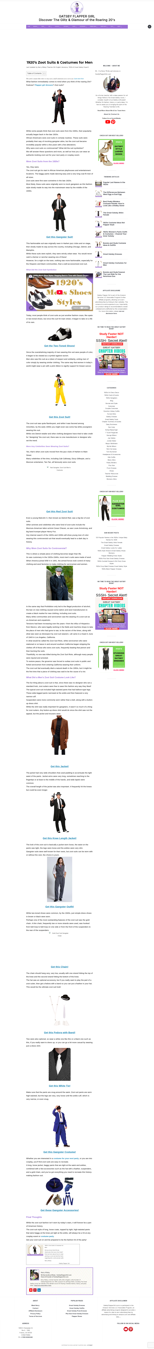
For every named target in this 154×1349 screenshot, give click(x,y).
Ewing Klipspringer (111, 430)
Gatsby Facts (103, 26)
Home (29, 26)
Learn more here (79, 79)
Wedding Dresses (111, 476)
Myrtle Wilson (111, 446)
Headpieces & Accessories (111, 454)
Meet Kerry (35, 1305)
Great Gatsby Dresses (111, 545)
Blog (112, 26)
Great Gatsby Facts (111, 419)
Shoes (74, 26)
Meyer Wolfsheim (111, 443)
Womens (35, 26)
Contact (35, 1308)
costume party (47, 1236)
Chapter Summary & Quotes (111, 422)
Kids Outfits (111, 457)
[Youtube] (30, 1290)
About (119, 26)
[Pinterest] (35, 1290)
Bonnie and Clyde (111, 403)
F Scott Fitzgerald (112, 432)
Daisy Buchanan (111, 424)
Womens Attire (112, 479)
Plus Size (57, 26)
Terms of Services (35, 1316)
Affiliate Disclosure (35, 1311)
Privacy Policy (35, 1314)
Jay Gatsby (111, 438)
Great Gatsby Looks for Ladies (111, 548)
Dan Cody (111, 427)
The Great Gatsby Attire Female (111, 542)
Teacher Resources (111, 474)
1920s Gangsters (111, 398)
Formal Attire (111, 414)
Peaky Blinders (111, 463)
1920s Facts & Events (111, 395)
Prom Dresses (111, 468)
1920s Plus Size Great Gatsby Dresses (112, 558)
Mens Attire (111, 460)
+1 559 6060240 (27, 1337)
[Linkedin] (39, 1290)
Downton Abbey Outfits (112, 411)
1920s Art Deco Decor (111, 392)
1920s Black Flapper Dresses (111, 569)
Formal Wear (93, 26)
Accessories (82, 26)
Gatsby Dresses (111, 417)
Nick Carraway (111, 449)
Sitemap (90, 1345)
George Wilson (112, 435)
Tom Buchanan (111, 452)
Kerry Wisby (42, 67)
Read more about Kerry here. (42, 1285)
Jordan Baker (111, 441)
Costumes (66, 26)
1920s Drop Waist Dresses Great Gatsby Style (111, 566)
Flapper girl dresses (44, 85)
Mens (43, 26)
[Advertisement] (77, 46)
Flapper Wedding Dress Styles (111, 556)
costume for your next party (66, 1158)
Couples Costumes (111, 408)
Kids (49, 26)
